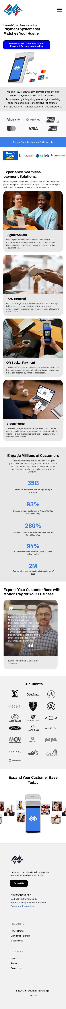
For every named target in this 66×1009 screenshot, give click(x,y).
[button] (59, 9)
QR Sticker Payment (20, 935)
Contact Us (19, 883)
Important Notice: (27, 44)
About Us (15, 958)
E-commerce (17, 940)
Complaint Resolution (22, 906)
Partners (15, 963)
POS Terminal (17, 930)
